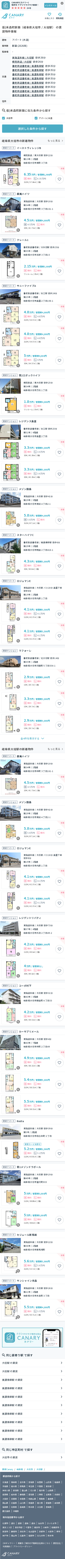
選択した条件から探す (32, 129)
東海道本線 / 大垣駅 (23, 57)
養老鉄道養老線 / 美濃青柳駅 (28, 66)
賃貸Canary (7, 1469)
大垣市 (9, 118)
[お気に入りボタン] (59, 179)
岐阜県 (20, 1469)
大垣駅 (39, 1469)
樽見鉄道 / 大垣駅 (22, 61)
